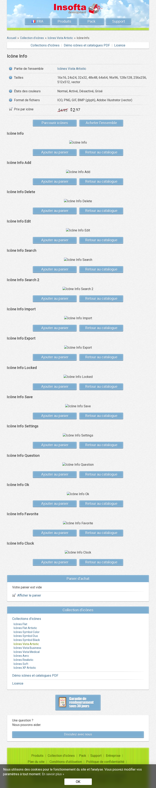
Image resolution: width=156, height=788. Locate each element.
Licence (119, 45)
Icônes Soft (21, 663)
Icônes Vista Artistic (71, 69)
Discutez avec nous (78, 734)
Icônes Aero (21, 655)
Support (118, 21)
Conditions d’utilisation (66, 762)
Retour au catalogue (101, 152)
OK (78, 781)
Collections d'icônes (45, 45)
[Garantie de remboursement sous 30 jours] (78, 702)
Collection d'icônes (61, 756)
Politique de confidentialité (105, 762)
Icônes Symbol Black (27, 640)
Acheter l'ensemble (101, 123)
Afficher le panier (29, 595)
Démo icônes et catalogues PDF (87, 45)
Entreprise (113, 756)
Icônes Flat (20, 624)
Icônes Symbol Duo (26, 635)
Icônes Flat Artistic (25, 628)
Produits (64, 21)
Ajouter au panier (54, 152)
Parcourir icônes (55, 123)
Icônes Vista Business (27, 647)
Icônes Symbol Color (27, 632)
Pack (91, 21)
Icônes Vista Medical (27, 652)
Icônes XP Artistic (25, 667)
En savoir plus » (53, 774)
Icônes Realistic (23, 659)
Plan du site (36, 762)
